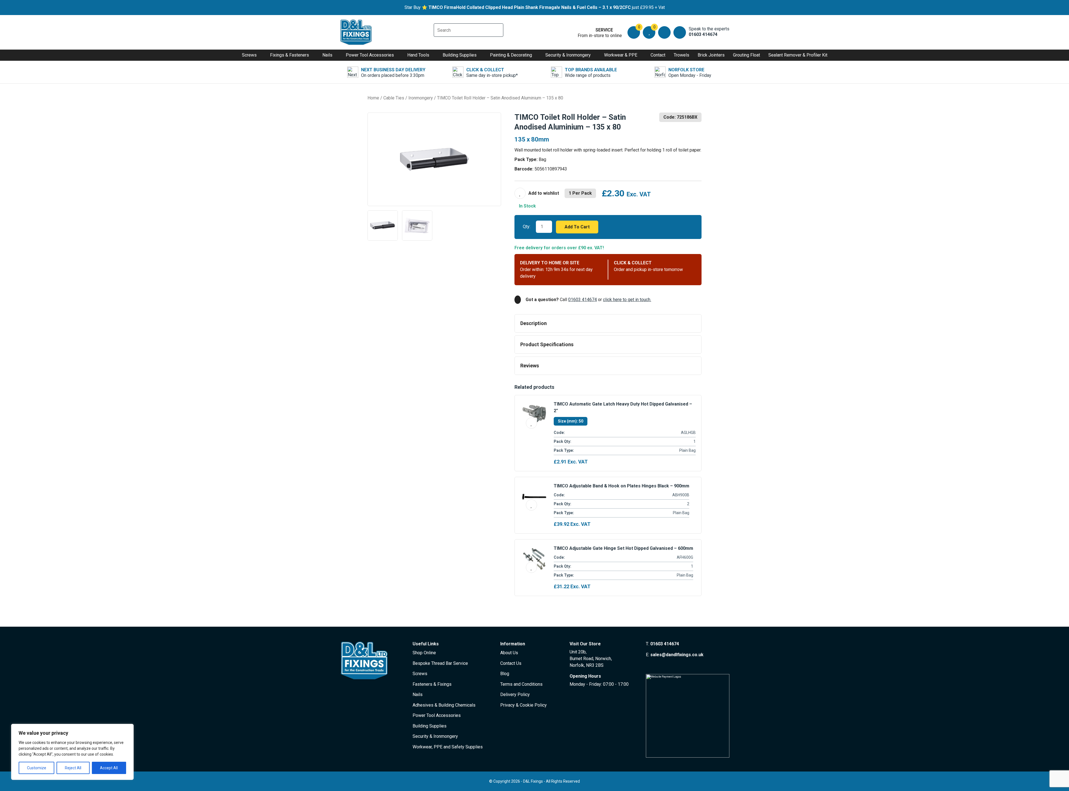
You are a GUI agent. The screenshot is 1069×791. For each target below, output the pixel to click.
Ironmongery (420, 98)
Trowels (681, 55)
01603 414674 (582, 299)
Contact (658, 55)
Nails (327, 55)
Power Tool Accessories (370, 55)
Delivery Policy (515, 694)
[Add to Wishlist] (536, 193)
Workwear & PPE (620, 55)
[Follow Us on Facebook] (648, 665)
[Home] (356, 32)
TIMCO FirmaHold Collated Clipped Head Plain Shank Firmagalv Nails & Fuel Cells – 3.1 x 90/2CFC (529, 7)
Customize (36, 768)
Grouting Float (746, 55)
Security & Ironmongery (568, 55)
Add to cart (577, 227)
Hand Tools (418, 55)
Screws (249, 55)
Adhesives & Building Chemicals (444, 705)
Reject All (73, 768)
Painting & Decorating (511, 55)
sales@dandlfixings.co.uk (676, 654)
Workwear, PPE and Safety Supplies (448, 747)
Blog (504, 673)
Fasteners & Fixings (432, 684)
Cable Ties (393, 98)
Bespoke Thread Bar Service (440, 663)
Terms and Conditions (521, 684)
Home (373, 98)
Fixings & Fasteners (289, 55)
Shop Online (424, 652)
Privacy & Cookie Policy (523, 705)
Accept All (109, 768)
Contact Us (510, 663)
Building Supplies (460, 55)
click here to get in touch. (627, 299)
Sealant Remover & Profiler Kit (797, 55)
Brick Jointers (711, 55)
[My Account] (664, 32)
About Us (509, 652)
